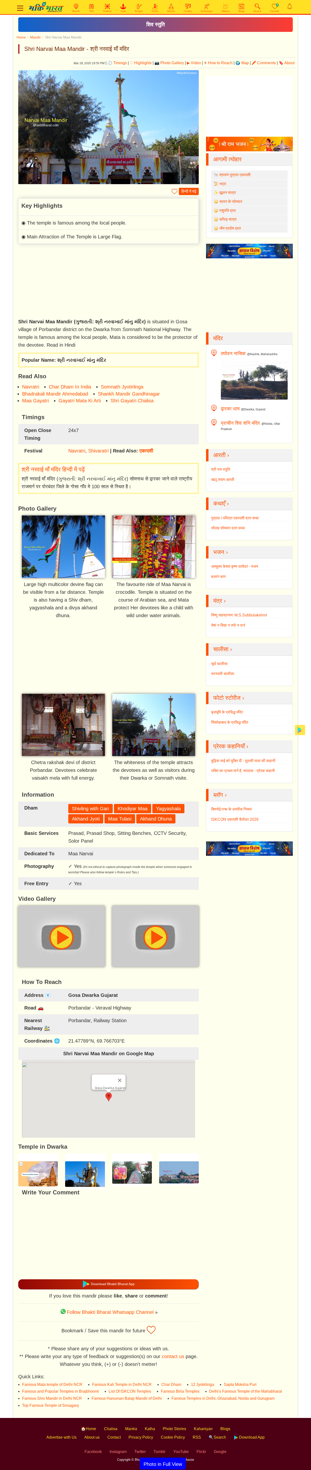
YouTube (181, 1452)
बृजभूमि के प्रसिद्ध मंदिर (227, 712)
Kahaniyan (203, 1429)
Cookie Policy (173, 1437)
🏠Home (88, 1429)
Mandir (35, 37)
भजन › (220, 552)
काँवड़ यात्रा (228, 219)
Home (21, 37)
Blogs (225, 1429)
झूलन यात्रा (227, 192)
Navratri (30, 386)
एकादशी (146, 450)
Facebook (93, 1452)
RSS (197, 1437)
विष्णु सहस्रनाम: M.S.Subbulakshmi (239, 615)
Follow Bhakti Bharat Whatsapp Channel (110, 1312)
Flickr (201, 1452)
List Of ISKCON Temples (130, 1391)
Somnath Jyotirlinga (122, 386)
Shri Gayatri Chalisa (132, 400)
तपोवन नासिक (233, 353)
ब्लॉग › (220, 795)
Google (220, 1452)
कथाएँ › (221, 503)
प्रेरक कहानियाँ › (230, 746)
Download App (251, 1437)
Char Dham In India (70, 386)
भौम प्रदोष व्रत (230, 228)
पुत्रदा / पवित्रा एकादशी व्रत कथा (235, 518)
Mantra (131, 1429)
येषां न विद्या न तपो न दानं (228, 625)
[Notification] (290, 6)
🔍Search (217, 1437)
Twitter (140, 1452)
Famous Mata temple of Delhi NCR (52, 1384)
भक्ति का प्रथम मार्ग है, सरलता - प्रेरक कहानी (243, 771)
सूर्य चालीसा (219, 664)
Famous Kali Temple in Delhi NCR (122, 1384)
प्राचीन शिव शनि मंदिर (240, 423)
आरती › (221, 455)
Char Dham (171, 1384)
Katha (150, 1429)
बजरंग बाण (218, 577)
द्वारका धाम (230, 408)
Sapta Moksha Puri (240, 1384)
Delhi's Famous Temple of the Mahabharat (245, 1391)
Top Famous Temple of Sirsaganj (50, 1405)
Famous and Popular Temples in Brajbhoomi (60, 1391)
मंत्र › (219, 600)
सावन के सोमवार (230, 201)
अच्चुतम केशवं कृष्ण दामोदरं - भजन (234, 566)
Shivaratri (98, 450)
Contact (114, 1437)
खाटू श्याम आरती (222, 480)
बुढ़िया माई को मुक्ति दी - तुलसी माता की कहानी (243, 761)
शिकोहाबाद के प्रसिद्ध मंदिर (229, 722)
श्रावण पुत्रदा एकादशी (235, 175)
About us (92, 1437)
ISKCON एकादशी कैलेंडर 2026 (235, 819)
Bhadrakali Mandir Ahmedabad (55, 394)
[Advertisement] (108, 282)
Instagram (118, 1452)
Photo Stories (174, 1429)
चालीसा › (222, 649)
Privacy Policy (141, 1437)
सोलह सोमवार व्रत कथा (228, 528)
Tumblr (159, 1452)
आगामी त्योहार (227, 159)
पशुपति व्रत (227, 210)
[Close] (119, 1080)
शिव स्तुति (155, 24)
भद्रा (222, 184)
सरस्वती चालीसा (222, 674)
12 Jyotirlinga (202, 1384)
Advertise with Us (61, 1437)
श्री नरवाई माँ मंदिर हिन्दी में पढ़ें (53, 469)
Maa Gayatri (35, 400)
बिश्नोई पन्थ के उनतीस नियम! (231, 809)
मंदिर (218, 338)
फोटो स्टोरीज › (228, 697)
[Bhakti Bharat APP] (300, 730)
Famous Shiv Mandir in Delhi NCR (52, 1398)
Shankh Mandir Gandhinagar (129, 394)
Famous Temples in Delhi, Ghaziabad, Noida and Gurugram (223, 1398)
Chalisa (110, 1429)
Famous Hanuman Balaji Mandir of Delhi (127, 1398)
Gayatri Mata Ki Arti (80, 400)
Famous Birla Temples (180, 1391)
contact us (173, 1356)
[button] (108, 1096)
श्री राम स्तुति (220, 469)
